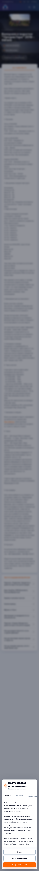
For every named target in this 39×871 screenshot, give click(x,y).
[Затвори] (33, 785)
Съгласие (7, 795)
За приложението (32, 795)
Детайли (19, 795)
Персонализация (19, 858)
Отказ (19, 852)
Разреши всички (19, 865)
